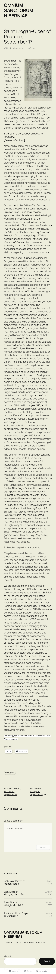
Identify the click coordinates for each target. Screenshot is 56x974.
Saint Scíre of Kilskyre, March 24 (14, 893)
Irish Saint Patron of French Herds (14, 882)
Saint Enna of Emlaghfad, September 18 (36, 791)
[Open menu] (50, 10)
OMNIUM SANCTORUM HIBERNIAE (18, 10)
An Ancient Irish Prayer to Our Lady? (16, 914)
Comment (43, 847)
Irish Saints (30, 48)
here (22, 121)
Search (7, 955)
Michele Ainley (18, 48)
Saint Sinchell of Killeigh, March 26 (13, 903)
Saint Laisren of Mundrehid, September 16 (13, 791)
